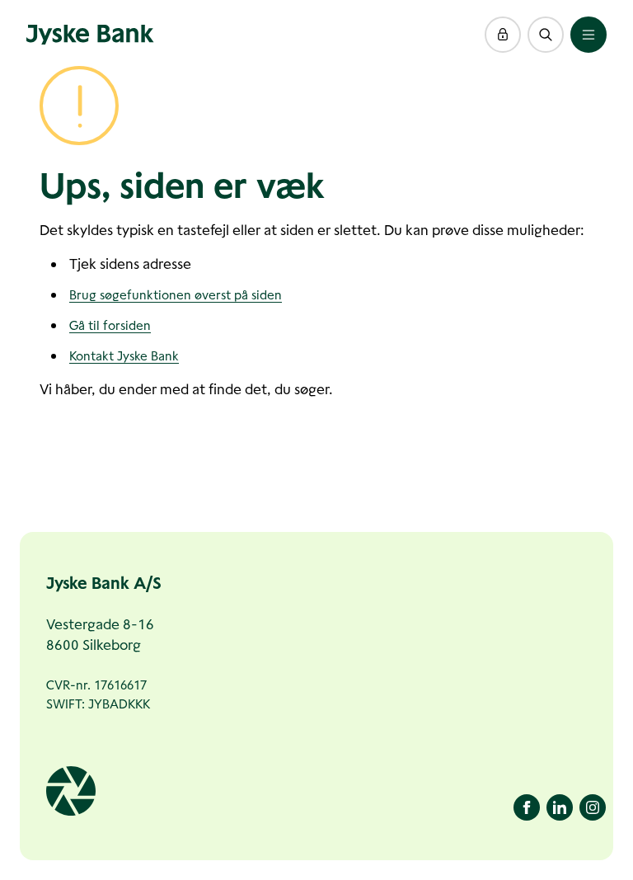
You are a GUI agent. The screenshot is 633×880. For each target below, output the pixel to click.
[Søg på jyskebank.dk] (546, 34)
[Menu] (588, 34)
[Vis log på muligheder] (503, 34)
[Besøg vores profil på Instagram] (592, 807)
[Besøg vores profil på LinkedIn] (559, 807)
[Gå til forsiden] (90, 35)
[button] (503, 34)
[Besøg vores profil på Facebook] (526, 807)
